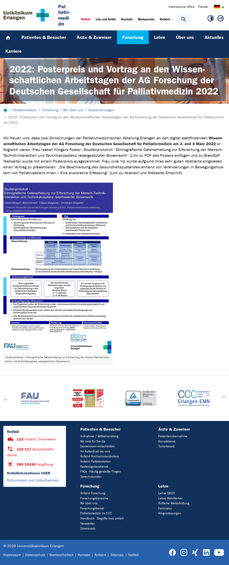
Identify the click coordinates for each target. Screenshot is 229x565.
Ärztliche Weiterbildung (173, 503)
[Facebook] (172, 553)
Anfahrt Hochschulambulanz (99, 456)
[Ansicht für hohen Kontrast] (211, 19)
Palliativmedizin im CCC (96, 513)
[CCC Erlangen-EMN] (194, 398)
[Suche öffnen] (183, 19)
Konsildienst (166, 441)
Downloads (87, 528)
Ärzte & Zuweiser (174, 429)
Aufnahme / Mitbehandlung (99, 436)
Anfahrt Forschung (92, 493)
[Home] (8, 37)
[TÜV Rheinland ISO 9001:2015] (141, 398)
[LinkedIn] (206, 553)
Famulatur (165, 508)
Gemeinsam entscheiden (97, 446)
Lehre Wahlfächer (170, 498)
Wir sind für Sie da (92, 441)
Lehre (163, 486)
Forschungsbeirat (92, 508)
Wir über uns (89, 503)
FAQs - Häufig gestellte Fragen (100, 471)
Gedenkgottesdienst (94, 467)
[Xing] (195, 553)
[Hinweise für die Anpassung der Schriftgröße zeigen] (220, 19)
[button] (223, 398)
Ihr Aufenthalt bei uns (95, 451)
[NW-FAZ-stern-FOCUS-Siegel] (88, 398)
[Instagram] (183, 553)
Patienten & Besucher (100, 429)
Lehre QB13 (166, 493)
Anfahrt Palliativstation (95, 461)
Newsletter (87, 523)
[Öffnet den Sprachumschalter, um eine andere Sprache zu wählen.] (217, 7)
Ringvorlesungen (169, 513)
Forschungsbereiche (94, 498)
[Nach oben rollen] (222, 557)
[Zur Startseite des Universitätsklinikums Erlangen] (26, 15)
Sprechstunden (91, 477)
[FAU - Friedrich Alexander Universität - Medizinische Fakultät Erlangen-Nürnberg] (35, 398)
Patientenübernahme (172, 436)
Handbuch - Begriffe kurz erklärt (101, 518)
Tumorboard (166, 446)
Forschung (89, 486)
